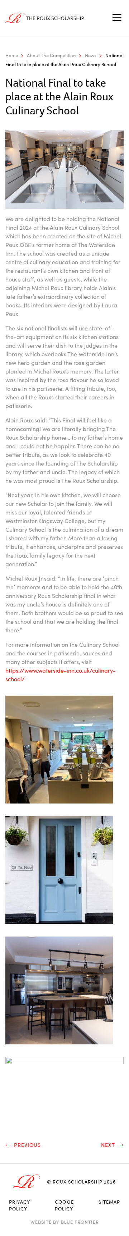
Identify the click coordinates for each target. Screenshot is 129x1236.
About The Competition (51, 55)
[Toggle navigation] (117, 18)
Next (109, 1144)
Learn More (95, 1221)
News (90, 55)
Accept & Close (33, 1221)
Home (11, 55)
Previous (26, 1144)
